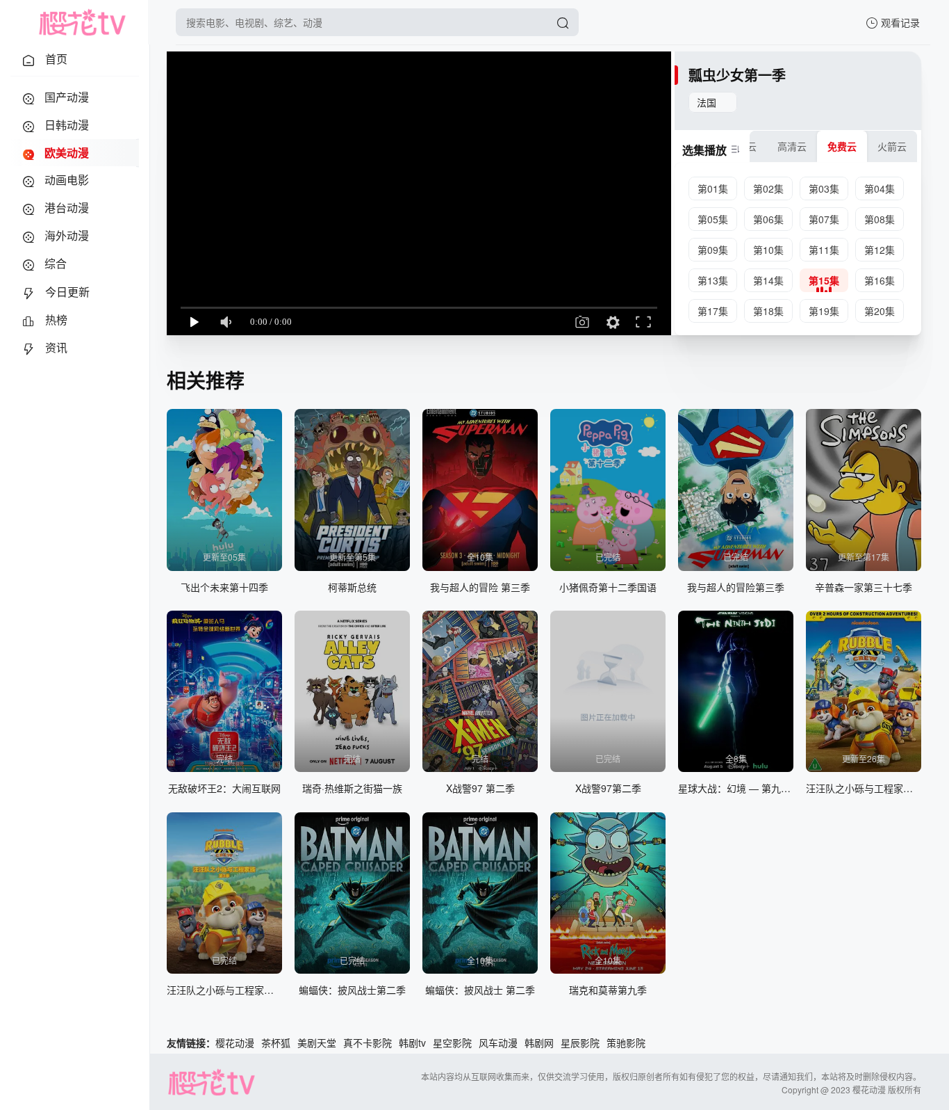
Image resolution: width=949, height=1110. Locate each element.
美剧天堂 (316, 1042)
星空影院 (452, 1042)
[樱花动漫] (82, 22)
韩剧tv (412, 1042)
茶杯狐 (275, 1042)
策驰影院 (625, 1042)
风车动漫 (498, 1042)
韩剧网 (539, 1042)
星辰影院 (580, 1042)
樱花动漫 (234, 1042)
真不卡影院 (367, 1042)
